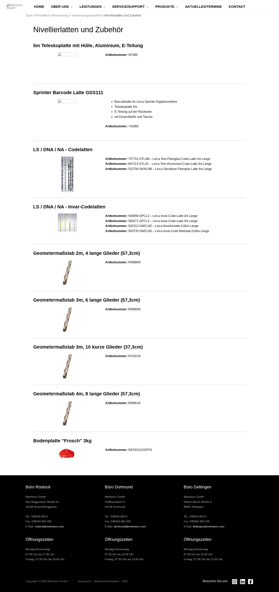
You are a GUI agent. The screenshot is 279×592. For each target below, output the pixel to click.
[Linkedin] (242, 581)
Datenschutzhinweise (106, 581)
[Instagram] (234, 581)
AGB (125, 581)
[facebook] (250, 581)
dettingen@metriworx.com (208, 526)
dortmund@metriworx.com (130, 526)
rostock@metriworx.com (49, 526)
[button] (71, 6)
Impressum (84, 581)
